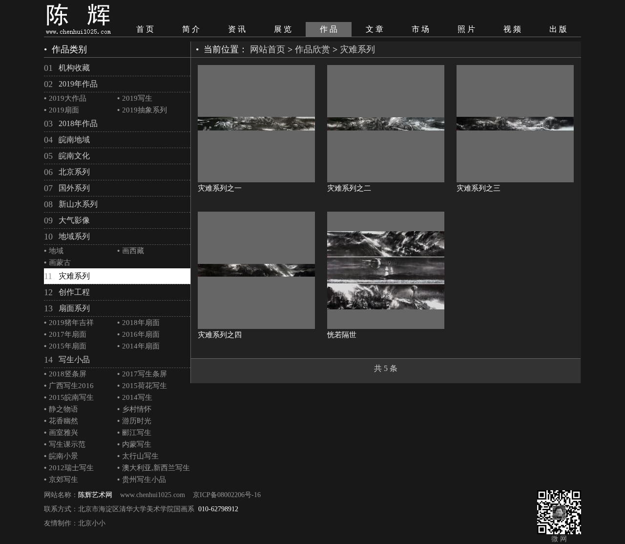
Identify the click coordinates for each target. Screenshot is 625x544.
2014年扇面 (138, 346)
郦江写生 (134, 432)
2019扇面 (61, 110)
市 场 (420, 29)
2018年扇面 (138, 322)
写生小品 (74, 359)
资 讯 (237, 29)
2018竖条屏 (65, 374)
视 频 (512, 29)
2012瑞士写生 (69, 468)
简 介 (191, 29)
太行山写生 (138, 456)
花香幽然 (61, 421)
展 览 (283, 29)
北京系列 (74, 172)
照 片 (466, 29)
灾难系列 (74, 276)
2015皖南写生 (69, 397)
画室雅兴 (61, 432)
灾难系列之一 (220, 188)
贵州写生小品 (141, 479)
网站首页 (267, 49)
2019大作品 (65, 98)
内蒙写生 (134, 444)
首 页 (145, 29)
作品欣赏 (312, 49)
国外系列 (74, 188)
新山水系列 (78, 204)
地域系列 (74, 236)
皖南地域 (74, 139)
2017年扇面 (65, 334)
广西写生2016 (69, 386)
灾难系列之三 (478, 188)
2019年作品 (78, 84)
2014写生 (134, 397)
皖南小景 (61, 456)
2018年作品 (78, 123)
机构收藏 (74, 68)
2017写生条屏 (142, 374)
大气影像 (74, 220)
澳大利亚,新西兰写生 (153, 468)
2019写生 (134, 98)
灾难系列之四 (220, 335)
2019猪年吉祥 (69, 322)
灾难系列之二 (349, 188)
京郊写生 (61, 479)
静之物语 (61, 409)
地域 (53, 251)
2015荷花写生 (142, 386)
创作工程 (74, 292)
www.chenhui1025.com (152, 495)
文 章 (374, 29)
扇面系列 (74, 308)
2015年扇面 (65, 346)
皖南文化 (74, 156)
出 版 (558, 29)
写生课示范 (64, 444)
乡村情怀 (134, 409)
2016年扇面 (138, 334)
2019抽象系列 (142, 110)
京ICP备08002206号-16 (227, 495)
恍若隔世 (341, 335)
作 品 (328, 29)
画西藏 (130, 251)
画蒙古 (57, 262)
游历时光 (134, 421)
